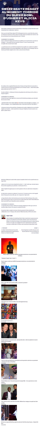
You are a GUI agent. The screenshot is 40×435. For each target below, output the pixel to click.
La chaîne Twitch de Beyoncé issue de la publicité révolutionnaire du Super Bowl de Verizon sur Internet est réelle (10, 230)
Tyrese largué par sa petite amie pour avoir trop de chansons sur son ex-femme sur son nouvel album (30, 230)
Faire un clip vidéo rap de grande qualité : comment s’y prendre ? (14, 282)
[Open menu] (37, 3)
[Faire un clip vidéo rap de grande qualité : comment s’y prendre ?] (20, 273)
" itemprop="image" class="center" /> (8, 258)
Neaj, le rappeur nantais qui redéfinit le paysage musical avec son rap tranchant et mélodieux (20, 255)
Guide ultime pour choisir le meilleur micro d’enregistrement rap (14, 301)
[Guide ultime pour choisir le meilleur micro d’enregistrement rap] (20, 292)
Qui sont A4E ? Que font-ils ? (7, 320)
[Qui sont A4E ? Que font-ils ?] (20, 311)
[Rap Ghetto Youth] (5, 3)
